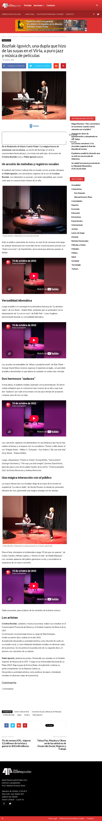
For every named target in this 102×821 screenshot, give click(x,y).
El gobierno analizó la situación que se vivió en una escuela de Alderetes (85, 156)
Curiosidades (76, 201)
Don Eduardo (79, 193)
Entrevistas (76, 217)
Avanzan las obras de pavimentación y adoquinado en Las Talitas (84, 136)
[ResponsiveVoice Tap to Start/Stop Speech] (34, 138)
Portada (27, 5)
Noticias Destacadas (79, 241)
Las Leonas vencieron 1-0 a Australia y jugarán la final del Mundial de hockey (83, 146)
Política (74, 253)
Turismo (74, 269)
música (27, 715)
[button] (97, 5)
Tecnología (76, 265)
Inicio (4, 36)
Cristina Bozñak (8, 715)
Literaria (74, 237)
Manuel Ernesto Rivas (83, 197)
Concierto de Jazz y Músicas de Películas (46, 712)
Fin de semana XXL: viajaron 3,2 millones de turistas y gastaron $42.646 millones (16, 743)
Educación (75, 213)
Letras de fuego (78, 233)
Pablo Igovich (37, 715)
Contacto (51, 5)
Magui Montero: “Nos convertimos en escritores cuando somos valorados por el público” (85, 126)
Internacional (76, 225)
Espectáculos (13, 36)
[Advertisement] (38, 137)
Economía (75, 209)
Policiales (75, 249)
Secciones (38, 5)
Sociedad (75, 261)
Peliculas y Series (78, 245)
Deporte (74, 205)
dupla (19, 715)
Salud (73, 257)
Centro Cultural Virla (21, 712)
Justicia (74, 229)
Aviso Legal (29, 14)
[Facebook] (94, 14)
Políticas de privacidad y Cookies (50, 14)
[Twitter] (98, 14)
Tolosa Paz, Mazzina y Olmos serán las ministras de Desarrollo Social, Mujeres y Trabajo (51, 744)
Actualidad (75, 185)
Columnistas (76, 189)
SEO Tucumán (9, 818)
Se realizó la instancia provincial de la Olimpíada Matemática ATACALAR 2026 (85, 166)
